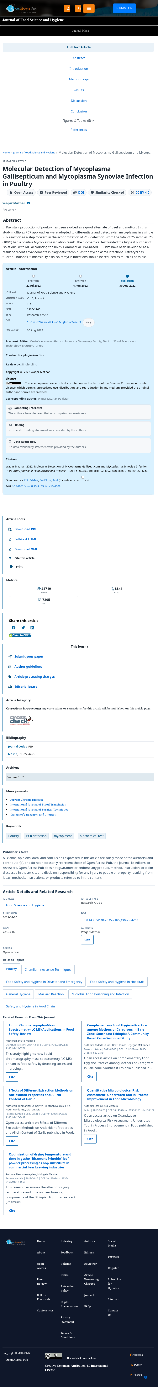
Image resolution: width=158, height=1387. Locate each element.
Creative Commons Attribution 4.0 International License (76, 1368)
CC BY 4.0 (142, 192)
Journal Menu (79, 31)
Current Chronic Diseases (27, 799)
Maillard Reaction (51, 994)
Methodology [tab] (79, 79)
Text (55, 480)
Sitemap (113, 1299)
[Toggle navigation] (89, 8)
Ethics (65, 1275)
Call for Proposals (43, 1297)
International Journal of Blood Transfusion (38, 804)
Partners (113, 1256)
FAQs (87, 1306)
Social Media (112, 1243)
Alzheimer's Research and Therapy (33, 814)
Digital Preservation (69, 1304)
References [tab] (79, 130)
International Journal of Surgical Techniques (39, 809)
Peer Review (42, 1281)
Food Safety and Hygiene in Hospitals (117, 982)
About (41, 1252)
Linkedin (138, 1374)
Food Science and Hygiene (25, 905)
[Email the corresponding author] (28, 203)
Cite (87, 940)
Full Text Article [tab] (79, 47)
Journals (89, 1295)
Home (6, 152)
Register (124, 8)
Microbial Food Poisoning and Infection (100, 994)
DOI (81, 192)
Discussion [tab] (79, 101)
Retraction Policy (68, 1288)
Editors (89, 1252)
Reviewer (90, 1263)
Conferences (45, 1310)
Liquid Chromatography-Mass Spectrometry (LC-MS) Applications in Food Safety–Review (41, 1029)
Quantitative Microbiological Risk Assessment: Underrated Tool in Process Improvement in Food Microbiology (117, 1094)
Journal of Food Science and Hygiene (34, 152)
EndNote (45, 480)
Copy (88, 322)
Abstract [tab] (79, 58)
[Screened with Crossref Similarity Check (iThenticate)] (20, 719)
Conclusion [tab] (79, 111)
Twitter (138, 1364)
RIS (26, 480)
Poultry (11, 969)
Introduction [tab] (79, 68)
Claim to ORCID (21, 635)
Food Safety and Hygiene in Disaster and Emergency (44, 982)
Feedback (67, 1252)
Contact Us (113, 1312)
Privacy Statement (67, 1319)
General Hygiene (18, 994)
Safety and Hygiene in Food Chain (30, 1006)
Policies (66, 1263)
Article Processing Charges (91, 1279)
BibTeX (33, 480)
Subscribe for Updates (114, 1283)
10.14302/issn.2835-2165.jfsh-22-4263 (54, 322)
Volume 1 (13, 777)
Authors (89, 1241)
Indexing (66, 1241)
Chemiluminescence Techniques (48, 969)
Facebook (137, 1354)
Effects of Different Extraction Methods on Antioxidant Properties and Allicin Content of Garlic (41, 1094)
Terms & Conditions (68, 1335)
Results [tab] (78, 90)
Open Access (41, 1266)
